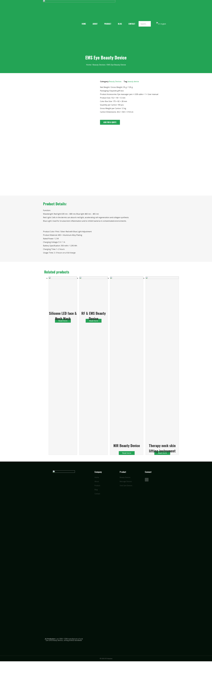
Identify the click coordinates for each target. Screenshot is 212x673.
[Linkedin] (147, 479)
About (95, 23)
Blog (120, 23)
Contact (131, 23)
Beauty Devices (99, 65)
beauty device (133, 81)
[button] (110, 122)
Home (84, 23)
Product (107, 23)
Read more (126, 453)
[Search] (153, 24)
